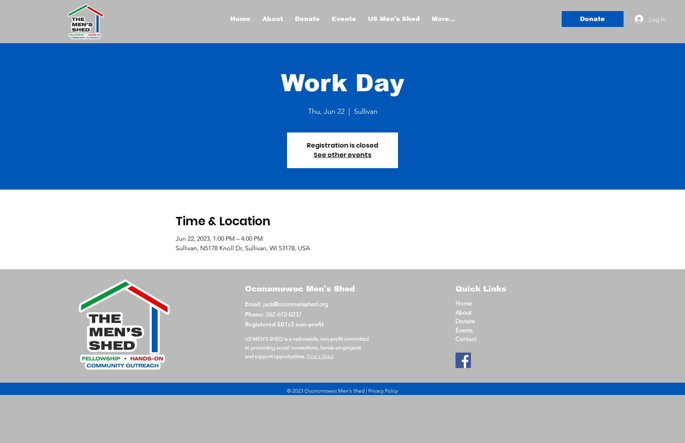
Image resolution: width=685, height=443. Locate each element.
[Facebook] (463, 360)
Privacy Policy (383, 391)
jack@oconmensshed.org (295, 304)
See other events (342, 154)
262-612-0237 (284, 314)
